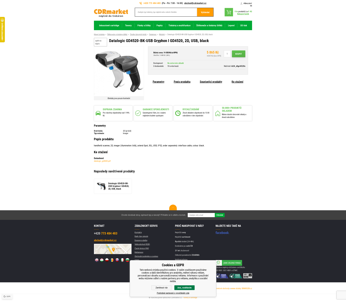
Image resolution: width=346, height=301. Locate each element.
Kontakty (138, 232)
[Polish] (107, 260)
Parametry (158, 81)
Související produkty (211, 81)
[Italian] (122, 260)
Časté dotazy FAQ (142, 248)
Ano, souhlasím (184, 287)
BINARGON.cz (247, 288)
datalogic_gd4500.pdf (102, 161)
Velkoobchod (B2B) (142, 244)
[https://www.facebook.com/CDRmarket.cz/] (222, 232)
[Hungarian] (102, 260)
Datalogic (153, 34)
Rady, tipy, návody (141, 236)
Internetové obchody (221, 288)
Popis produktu (182, 81)
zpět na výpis (98, 42)
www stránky (236, 288)
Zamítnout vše (162, 287)
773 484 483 (105, 233)
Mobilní (162, 34)
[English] (97, 260)
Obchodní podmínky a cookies (146, 256)
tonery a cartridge (190, 297)
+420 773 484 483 (152, 3)
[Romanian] (112, 260)
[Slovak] (117, 260)
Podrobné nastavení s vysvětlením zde (173, 293)
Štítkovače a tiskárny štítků (117, 34)
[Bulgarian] (127, 260)
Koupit (238, 54)
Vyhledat (205, 12)
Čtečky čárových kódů (138, 34)
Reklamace (139, 252)
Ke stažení (237, 81)
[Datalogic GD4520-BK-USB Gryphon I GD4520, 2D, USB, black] (119, 72)
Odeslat (219, 215)
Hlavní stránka (99, 34)
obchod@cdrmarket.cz (195, 3)
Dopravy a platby (141, 240)
